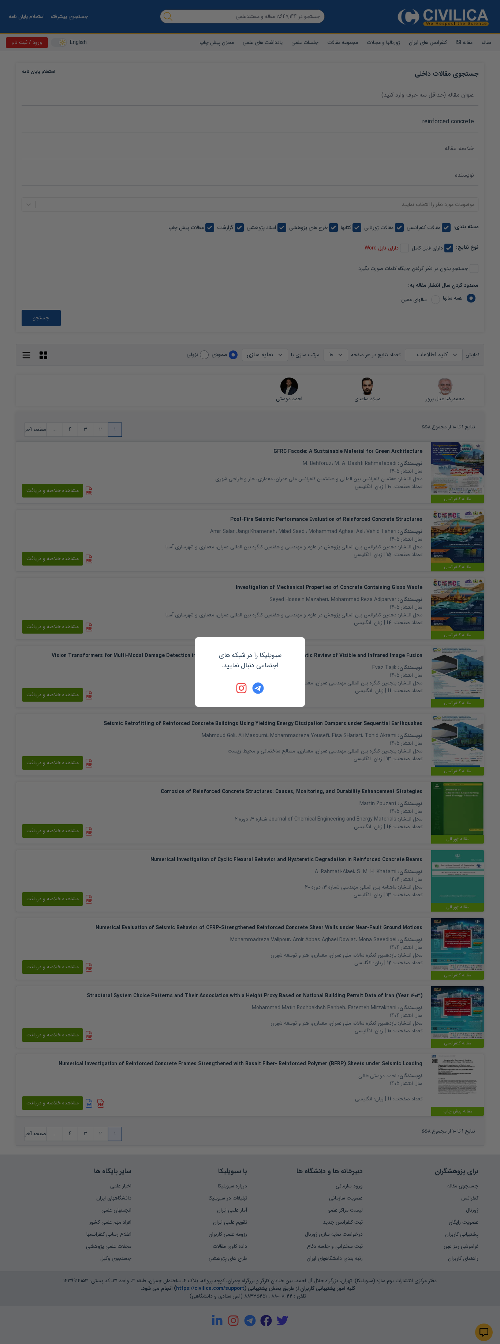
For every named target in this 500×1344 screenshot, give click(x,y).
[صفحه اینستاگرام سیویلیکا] (242, 688)
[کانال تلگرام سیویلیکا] (258, 688)
